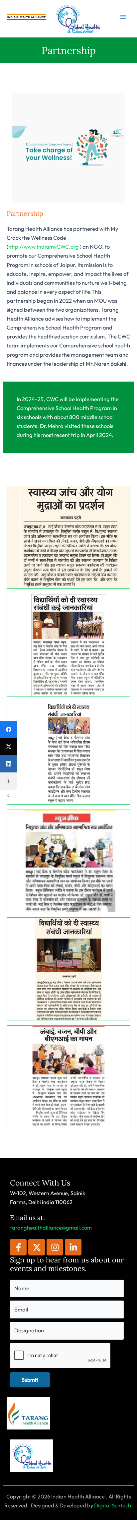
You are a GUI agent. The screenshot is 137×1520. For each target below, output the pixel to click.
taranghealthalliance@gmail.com (51, 1227)
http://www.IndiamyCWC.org (43, 246)
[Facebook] (8, 729)
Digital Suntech (112, 1505)
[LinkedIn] (8, 763)
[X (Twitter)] (8, 746)
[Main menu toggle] (122, 17)
